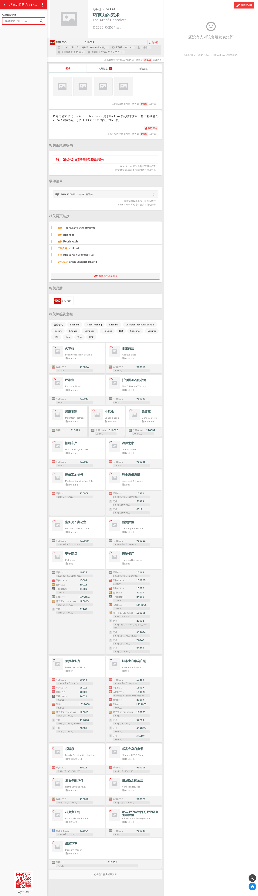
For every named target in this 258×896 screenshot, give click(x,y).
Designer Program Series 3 (140, 324)
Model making (94, 324)
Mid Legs (107, 331)
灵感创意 (58, 324)
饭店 (79, 337)
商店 (68, 337)
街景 (56, 337)
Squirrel (152, 331)
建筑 (91, 337)
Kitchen (73, 331)
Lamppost (90, 331)
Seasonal (135, 331)
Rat (121, 331)
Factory (58, 331)
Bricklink (75, 324)
